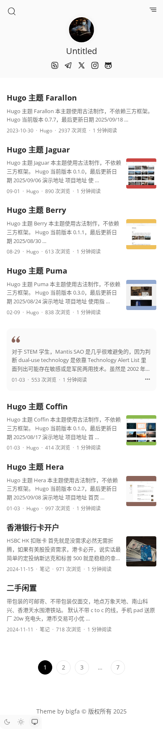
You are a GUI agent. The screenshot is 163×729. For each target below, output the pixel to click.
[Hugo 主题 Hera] (141, 493)
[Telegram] (68, 65)
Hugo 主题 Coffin (37, 406)
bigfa (73, 711)
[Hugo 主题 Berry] (141, 236)
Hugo (46, 130)
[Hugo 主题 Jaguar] (141, 175)
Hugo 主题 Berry (36, 210)
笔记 (45, 569)
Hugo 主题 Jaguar (38, 150)
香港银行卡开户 (33, 527)
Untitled (81, 51)
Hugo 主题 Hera (35, 467)
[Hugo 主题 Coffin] (141, 432)
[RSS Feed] (55, 65)
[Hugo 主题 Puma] (141, 297)
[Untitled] (81, 29)
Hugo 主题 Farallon (42, 98)
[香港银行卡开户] (141, 553)
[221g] (147, 380)
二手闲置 (22, 588)
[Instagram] (95, 65)
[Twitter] (81, 65)
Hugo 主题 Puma (37, 271)
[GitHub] (108, 65)
